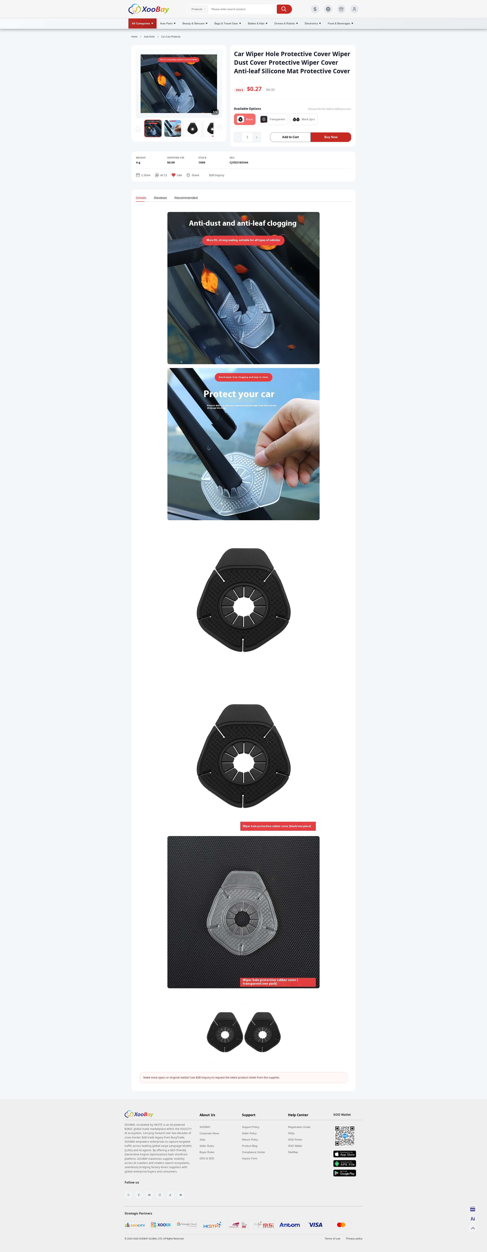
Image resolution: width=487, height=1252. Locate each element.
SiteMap (293, 1152)
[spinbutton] (247, 137)
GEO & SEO (207, 1158)
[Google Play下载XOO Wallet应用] (344, 1173)
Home (134, 36)
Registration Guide (299, 1127)
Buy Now (330, 137)
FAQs (291, 1133)
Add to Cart (290, 137)
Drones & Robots (286, 23)
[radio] (244, 119)
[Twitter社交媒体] (128, 1195)
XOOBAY (205, 1127)
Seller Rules (207, 1145)
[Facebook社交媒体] (139, 1195)
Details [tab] (141, 198)
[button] (284, 9)
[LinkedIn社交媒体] (181, 1195)
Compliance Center (253, 1152)
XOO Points (295, 1139)
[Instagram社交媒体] (160, 1195)
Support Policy (250, 1127)
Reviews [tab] (160, 198)
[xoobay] (139, 1114)
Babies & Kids (257, 23)
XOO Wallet (295, 1145)
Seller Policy (249, 1133)
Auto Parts (168, 23)
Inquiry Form (249, 1158)
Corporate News (209, 1133)
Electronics (313, 23)
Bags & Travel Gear (227, 23)
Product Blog (249, 1145)
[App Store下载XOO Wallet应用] (344, 1154)
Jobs (202, 1139)
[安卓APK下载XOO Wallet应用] (344, 1163)
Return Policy (250, 1139)
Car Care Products (170, 36)
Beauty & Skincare (195, 23)
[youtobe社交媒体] (149, 1195)
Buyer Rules (207, 1152)
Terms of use (332, 1238)
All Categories (142, 23)
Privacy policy (354, 1238)
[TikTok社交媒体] (170, 1195)
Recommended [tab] (186, 198)
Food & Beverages (340, 23)
